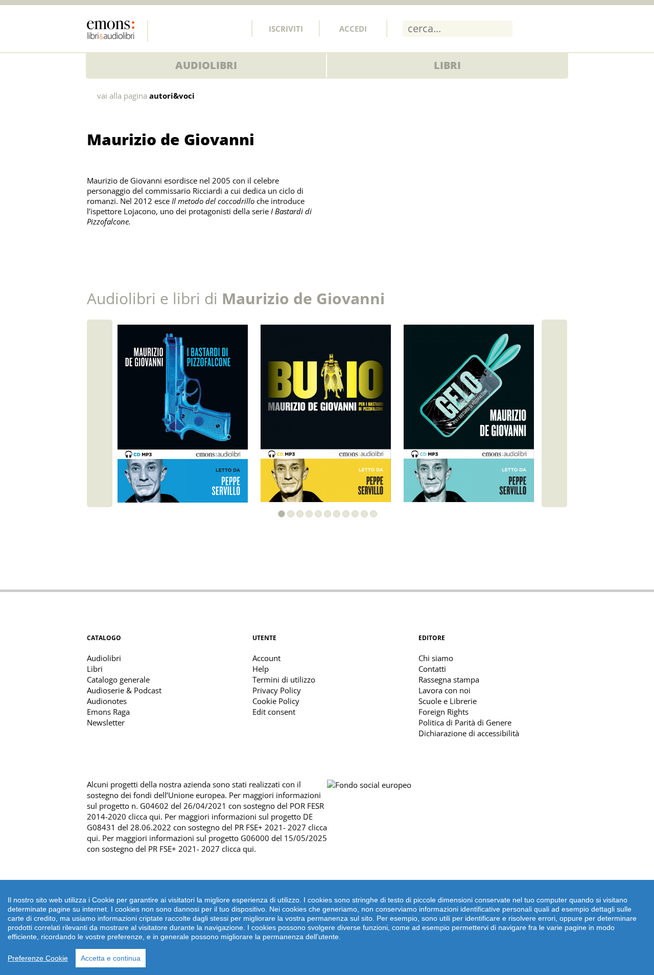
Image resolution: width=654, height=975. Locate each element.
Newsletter (106, 722)
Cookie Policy (275, 701)
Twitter (188, 28)
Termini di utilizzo (283, 679)
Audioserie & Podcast (124, 690)
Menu (559, 28)
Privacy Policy (276, 690)
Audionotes (107, 701)
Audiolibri (206, 65)
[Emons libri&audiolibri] (117, 31)
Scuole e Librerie (447, 701)
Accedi (353, 29)
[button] (281, 513)
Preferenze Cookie (38, 958)
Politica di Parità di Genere (464, 722)
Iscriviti (286, 29)
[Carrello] (532, 28)
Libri (447, 65)
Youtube (233, 28)
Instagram (211, 28)
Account (266, 658)
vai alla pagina (146, 96)
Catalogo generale (118, 679)
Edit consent (273, 712)
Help (260, 669)
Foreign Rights (443, 712)
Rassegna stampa (448, 679)
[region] (327, 927)
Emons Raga (108, 712)
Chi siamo (435, 658)
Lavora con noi (444, 690)
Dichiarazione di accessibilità (468, 733)
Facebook (166, 28)
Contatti (432, 669)
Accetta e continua (111, 958)
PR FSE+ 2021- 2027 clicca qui (201, 849)
